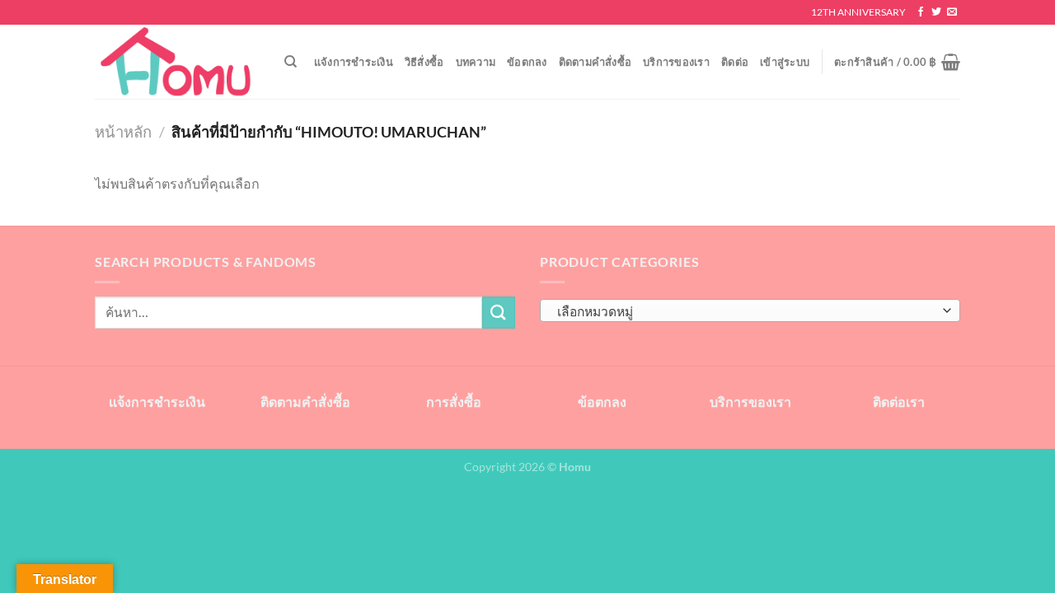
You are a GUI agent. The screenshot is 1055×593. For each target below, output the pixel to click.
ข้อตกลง (527, 61)
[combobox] (750, 310)
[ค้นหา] (290, 61)
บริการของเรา (676, 61)
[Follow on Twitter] (936, 12)
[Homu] (177, 62)
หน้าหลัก (123, 132)
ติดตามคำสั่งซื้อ (595, 61)
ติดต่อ (734, 61)
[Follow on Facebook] (921, 12)
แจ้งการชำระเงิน (353, 61)
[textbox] (746, 311)
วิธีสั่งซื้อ (424, 61)
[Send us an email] (952, 12)
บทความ (476, 61)
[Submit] (498, 312)
